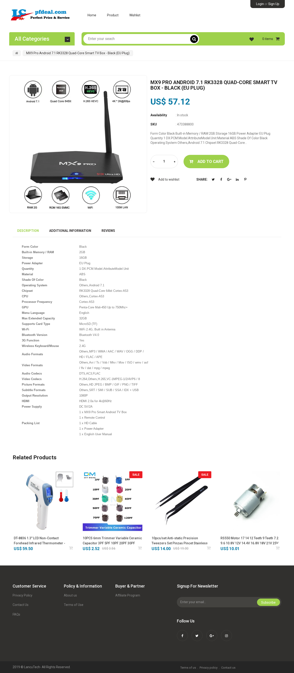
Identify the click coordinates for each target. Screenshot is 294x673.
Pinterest (245, 179)
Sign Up (273, 4)
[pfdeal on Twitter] (197, 632)
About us (70, 595)
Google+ (229, 179)
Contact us (228, 667)
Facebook (221, 179)
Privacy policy (209, 667)
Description (28, 231)
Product (113, 15)
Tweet (213, 179)
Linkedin (237, 179)
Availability (158, 115)
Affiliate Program (127, 595)
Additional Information (70, 231)
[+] (174, 162)
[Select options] (140, 548)
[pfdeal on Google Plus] (211, 632)
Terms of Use (73, 605)
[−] (154, 162)
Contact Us (20, 605)
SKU (153, 124)
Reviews (108, 231)
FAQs (16, 614)
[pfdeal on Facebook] (182, 632)
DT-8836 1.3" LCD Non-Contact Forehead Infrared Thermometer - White (39, 541)
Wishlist (134, 15)
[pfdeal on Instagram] (226, 632)
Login (260, 4)
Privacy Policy (22, 595)
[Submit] (71, 548)
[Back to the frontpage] (16, 53)
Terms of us (188, 667)
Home (92, 15)
